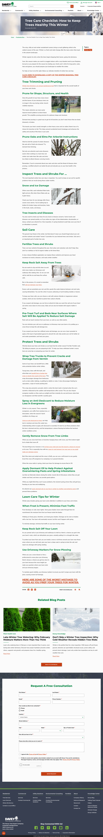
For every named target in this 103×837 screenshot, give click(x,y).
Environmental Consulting (54, 793)
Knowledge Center (94, 793)
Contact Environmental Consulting (52, 801)
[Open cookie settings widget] (4, 833)
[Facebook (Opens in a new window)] (36, 828)
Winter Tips (88, 50)
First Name (22, 692)
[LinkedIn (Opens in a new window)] (67, 828)
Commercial (22, 793)
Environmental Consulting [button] (53, 10)
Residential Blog (20, 37)
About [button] (79, 10)
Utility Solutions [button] (34, 10)
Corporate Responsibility (94, 6)
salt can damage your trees (33, 285)
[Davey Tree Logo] (12, 819)
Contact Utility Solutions (37, 801)
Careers (82, 6)
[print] (74, 590)
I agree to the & (34, 754)
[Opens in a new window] (27, 589)
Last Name (55, 692)
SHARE (24, 589)
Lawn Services (7, 800)
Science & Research (79, 800)
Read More (6, 654)
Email (21, 699)
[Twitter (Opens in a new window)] (42, 828)
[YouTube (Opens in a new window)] (60, 828)
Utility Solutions (38, 793)
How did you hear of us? (26, 734)
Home (12, 37)
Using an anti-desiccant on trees (32, 420)
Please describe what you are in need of (30, 741)
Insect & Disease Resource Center (92, 806)
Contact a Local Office (9, 805)
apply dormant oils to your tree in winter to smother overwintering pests (54, 489)
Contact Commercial (24, 800)
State (43, 728)
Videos (90, 803)
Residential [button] (6, 10)
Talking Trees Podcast (94, 800)
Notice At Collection (44, 832)
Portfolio (70, 10)
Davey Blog (91, 797)
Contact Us (77, 808)
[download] (79, 590)
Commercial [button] (19, 10)
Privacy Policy (42, 754)
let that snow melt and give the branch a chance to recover (62, 447)
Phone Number (57, 699)
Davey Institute (92, 812)
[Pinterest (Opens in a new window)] (48, 828)
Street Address (23, 721)
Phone (23, 708)
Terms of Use (32, 754)
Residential (6, 793)
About (76, 793)
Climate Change (92, 810)
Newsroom (77, 803)
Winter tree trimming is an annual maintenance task (38, 86)
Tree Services (6, 797)
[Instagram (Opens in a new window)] (54, 828)
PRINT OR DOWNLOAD (65, 589)
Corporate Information (69, 832)
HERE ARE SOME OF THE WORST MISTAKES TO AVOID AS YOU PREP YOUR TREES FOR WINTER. (50, 581)
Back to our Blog (51, 664)
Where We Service (8, 803)
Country (21, 714)
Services (20, 797)
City (20, 728)
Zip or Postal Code (69, 728)
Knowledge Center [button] (93, 10)
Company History (79, 797)
